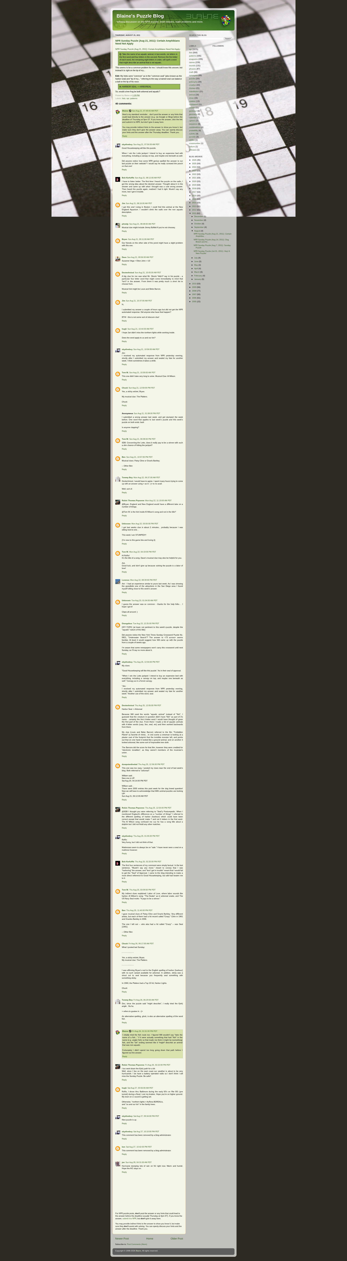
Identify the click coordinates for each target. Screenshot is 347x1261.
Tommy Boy (127, 477)
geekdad (193, 111)
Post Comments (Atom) (137, 1244)
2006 (194, 298)
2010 (194, 284)
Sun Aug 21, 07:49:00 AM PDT (145, 111)
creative (192, 85)
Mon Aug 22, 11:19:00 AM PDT (158, 501)
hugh (124, 329)
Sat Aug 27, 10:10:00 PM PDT (146, 1132)
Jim (123, 203)
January (198, 279)
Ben (124, 457)
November (199, 220)
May (196, 265)
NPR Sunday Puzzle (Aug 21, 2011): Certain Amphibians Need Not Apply (147, 49)
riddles (192, 140)
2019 (194, 185)
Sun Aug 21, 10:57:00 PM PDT (139, 457)
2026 (194, 160)
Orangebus (127, 624)
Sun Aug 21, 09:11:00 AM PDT (141, 239)
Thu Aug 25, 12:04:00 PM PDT (146, 662)
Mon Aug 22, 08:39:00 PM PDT (143, 580)
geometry (193, 114)
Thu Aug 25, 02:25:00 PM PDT (148, 862)
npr (127, 98)
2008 (194, 291)
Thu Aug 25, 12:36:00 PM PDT (151, 764)
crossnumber (194, 143)
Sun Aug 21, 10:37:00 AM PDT (139, 301)
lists (123, 98)
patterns (133, 98)
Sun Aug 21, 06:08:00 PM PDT (142, 439)
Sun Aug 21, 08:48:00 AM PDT (142, 224)
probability (193, 130)
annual (192, 95)
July (196, 258)
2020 (194, 181)
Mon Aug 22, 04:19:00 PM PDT (142, 552)
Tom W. (125, 373)
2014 (194, 203)
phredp (125, 224)
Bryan (124, 239)
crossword (193, 104)
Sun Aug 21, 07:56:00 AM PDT (146, 144)
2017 (194, 192)
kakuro (192, 147)
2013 (194, 206)
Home (149, 1238)
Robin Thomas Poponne (133, 501)
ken (123, 1147)
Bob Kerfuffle (128, 178)
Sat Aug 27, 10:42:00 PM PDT (139, 1147)
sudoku (192, 134)
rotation (192, 101)
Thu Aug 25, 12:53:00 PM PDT (158, 808)
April (196, 269)
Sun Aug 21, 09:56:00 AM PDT (140, 257)
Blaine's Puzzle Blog (140, 16)
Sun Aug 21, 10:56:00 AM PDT (146, 349)
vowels (192, 108)
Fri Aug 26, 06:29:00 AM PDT (146, 1000)
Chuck (125, 388)
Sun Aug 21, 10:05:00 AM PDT (148, 273)
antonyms (193, 82)
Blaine (125, 111)
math (191, 72)
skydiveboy (127, 144)
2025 (194, 164)
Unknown (126, 524)
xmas (191, 98)
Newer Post (122, 1238)
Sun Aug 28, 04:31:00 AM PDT (139, 1162)
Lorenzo (125, 580)
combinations (194, 127)
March (197, 272)
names (192, 62)
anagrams (193, 59)
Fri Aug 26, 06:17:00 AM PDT (141, 944)
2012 (194, 210)
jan (123, 1162)
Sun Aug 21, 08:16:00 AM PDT (139, 203)
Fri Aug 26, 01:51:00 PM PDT (144, 1031)
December (199, 216)
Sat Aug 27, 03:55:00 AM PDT (140, 1088)
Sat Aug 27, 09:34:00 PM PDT (146, 1116)
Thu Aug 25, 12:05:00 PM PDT (148, 705)
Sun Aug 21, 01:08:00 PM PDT (147, 413)
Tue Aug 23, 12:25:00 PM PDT (146, 624)
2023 (194, 171)
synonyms (193, 75)
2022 (194, 174)
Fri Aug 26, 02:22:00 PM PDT (157, 1065)
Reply (124, 136)
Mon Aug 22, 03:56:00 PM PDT (144, 524)
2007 (194, 294)
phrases (192, 69)
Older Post (177, 1238)
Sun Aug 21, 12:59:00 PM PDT (142, 388)
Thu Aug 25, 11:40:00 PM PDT (139, 910)
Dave (124, 257)
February (198, 276)
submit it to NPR (129, 1219)
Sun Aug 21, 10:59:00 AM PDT (142, 373)
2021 (194, 178)
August (197, 231)
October (198, 224)
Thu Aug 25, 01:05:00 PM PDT (146, 836)
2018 (194, 188)
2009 (194, 287)
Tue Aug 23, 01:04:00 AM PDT (144, 600)
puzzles (192, 79)
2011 (194, 213)
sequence (193, 124)
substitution (194, 91)
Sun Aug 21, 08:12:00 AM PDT (148, 178)
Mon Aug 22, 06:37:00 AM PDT (147, 477)
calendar (193, 117)
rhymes (192, 88)
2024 (194, 167)
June (196, 261)
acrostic (192, 137)
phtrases (193, 150)
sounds (192, 66)
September (199, 227)
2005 (194, 302)
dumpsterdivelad (129, 764)
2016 (194, 196)
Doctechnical (128, 273)
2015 (194, 199)
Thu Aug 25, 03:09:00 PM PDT (142, 890)
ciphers (192, 121)
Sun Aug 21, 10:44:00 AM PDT (141, 329)
